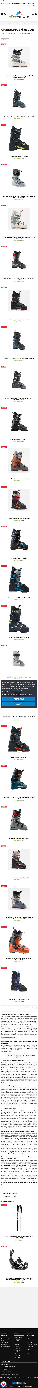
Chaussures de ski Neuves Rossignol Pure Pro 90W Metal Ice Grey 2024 (19, 197)
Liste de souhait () (32, 5)
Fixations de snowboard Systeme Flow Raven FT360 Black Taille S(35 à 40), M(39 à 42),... (19, 1278)
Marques (17, 1357)
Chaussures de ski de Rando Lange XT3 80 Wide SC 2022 (19, 798)
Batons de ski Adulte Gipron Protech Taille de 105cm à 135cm (19, 1236)
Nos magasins (31, 1338)
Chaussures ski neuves (10, 1193)
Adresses (4, 1344)
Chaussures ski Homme (9, 33)
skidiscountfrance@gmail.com (11, 1374)
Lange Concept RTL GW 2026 (19, 156)
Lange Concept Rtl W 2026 (19, 558)
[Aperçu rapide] (21, 71)
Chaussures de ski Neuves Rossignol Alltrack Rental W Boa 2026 (19, 76)
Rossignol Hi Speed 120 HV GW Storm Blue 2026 (19, 117)
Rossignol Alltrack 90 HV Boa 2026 (19, 479)
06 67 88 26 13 (7, 1372)
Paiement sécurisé (30, 1347)
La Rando (29, 1386)
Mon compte (5, 1338)
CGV (29, 1349)
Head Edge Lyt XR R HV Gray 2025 (19, 838)
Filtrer (6, 40)
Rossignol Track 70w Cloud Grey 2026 (19, 677)
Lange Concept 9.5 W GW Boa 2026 (19, 598)
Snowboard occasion (18, 1354)
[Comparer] (19, 71)
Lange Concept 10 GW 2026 (19, 757)
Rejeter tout (19, 699)
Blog (29, 1354)
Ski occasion (18, 1348)
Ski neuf (17, 1346)
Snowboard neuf (18, 1351)
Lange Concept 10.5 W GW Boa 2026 (19, 518)
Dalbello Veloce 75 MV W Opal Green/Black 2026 (19, 358)
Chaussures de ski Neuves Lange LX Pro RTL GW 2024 (19, 278)
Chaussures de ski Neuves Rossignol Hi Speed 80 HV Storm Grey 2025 (19, 399)
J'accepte (19, 704)
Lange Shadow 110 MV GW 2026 (19, 637)
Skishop (30, 1351)
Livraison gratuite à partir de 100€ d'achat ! (23, 3)
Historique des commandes (6, 1341)
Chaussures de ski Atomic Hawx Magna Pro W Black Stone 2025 (19, 717)
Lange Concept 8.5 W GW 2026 (19, 878)
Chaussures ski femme (26, 33)
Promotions (18, 1337)
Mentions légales (32, 1344)
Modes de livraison (5, 3)
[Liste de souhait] (17, 71)
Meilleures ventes (17, 1343)
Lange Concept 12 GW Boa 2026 (19, 999)
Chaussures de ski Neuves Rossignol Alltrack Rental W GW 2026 (19, 918)
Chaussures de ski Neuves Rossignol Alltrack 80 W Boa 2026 (19, 237)
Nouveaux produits (17, 1339)
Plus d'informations (8, 694)
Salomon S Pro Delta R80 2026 (19, 439)
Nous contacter (6, 1346)
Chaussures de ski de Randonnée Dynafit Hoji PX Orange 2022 (19, 959)
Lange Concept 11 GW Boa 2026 (19, 319)
